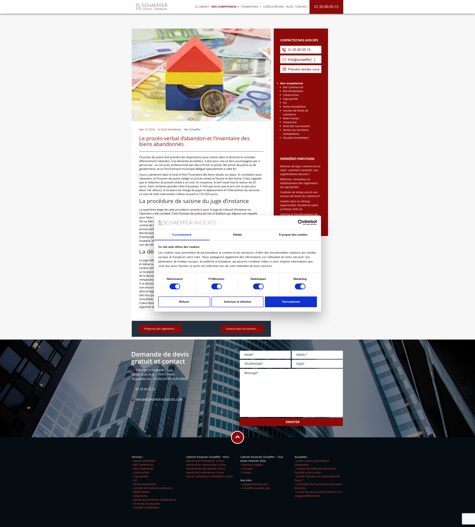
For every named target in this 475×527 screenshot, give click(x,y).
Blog (289, 6)
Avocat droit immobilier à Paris (205, 461)
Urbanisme (290, 122)
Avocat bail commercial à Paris (205, 472)
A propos (247, 468)
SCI (285, 102)
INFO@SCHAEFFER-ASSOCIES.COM (159, 400)
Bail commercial (143, 464)
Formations (250, 6)
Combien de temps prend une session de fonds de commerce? (300, 194)
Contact (301, 6)
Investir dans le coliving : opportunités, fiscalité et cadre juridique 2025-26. (299, 205)
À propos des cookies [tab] (293, 234)
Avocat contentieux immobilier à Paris (209, 476)
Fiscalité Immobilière (296, 137)
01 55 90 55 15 (145, 389)
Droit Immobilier (171, 129)
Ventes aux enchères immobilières (154, 499)
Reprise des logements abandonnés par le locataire (163, 328)
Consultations (273, 6)
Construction (291, 95)
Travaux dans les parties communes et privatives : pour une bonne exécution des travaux (244, 328)
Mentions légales (252, 464)
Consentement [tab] (181, 234)
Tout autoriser (291, 301)
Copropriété (290, 99)
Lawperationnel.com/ (255, 484)
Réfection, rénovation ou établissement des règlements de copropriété (299, 183)
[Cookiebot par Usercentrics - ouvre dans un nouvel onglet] (300, 222)
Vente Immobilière (294, 106)
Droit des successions (146, 503)
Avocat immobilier (144, 461)
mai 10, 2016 (147, 129)
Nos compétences (291, 83)
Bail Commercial (293, 87)
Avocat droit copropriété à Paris (205, 468)
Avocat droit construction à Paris (206, 464)
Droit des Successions (296, 126)
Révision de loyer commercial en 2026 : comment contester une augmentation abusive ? (300, 170)
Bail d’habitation (293, 91)
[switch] (216, 286)
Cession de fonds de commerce (152, 488)
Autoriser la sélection (237, 301)
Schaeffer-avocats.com (256, 488)
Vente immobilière (144, 484)
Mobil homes (291, 118)
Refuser (184, 301)
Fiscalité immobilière (146, 507)
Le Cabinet (202, 6)
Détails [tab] (237, 234)
